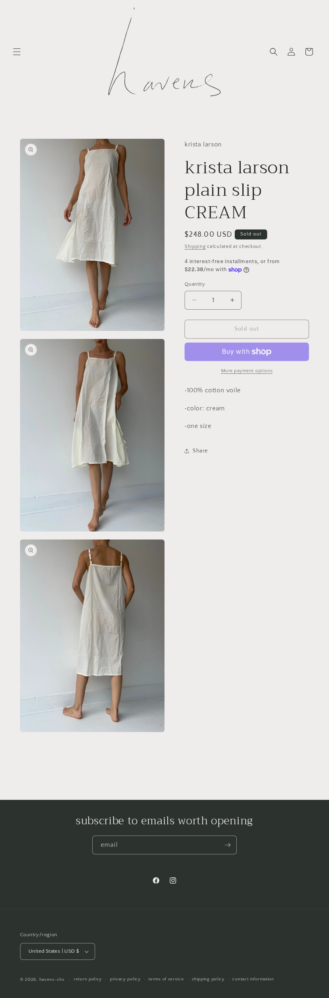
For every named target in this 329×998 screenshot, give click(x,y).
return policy (88, 979)
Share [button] (200, 451)
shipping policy (208, 979)
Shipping (195, 246)
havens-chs (52, 979)
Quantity (195, 284)
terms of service (166, 979)
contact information (253, 979)
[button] (17, 52)
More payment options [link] (247, 370)
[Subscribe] (227, 845)
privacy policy (125, 979)
